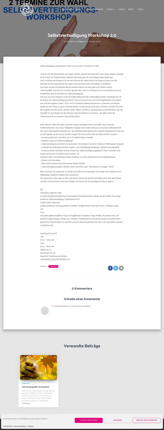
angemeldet (62, 306)
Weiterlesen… (26, 403)
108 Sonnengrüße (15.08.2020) (35, 387)
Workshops (53, 266)
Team (140, 9)
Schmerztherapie (94, 9)
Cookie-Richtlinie (8, 426)
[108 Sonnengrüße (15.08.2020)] (38, 367)
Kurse (79, 9)
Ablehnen (118, 420)
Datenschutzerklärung (20, 426)
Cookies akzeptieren (88, 420)
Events (110, 9)
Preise (131, 9)
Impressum (31, 426)
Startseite (67, 9)
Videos (121, 9)
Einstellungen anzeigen (146, 420)
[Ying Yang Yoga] (27, 9)
